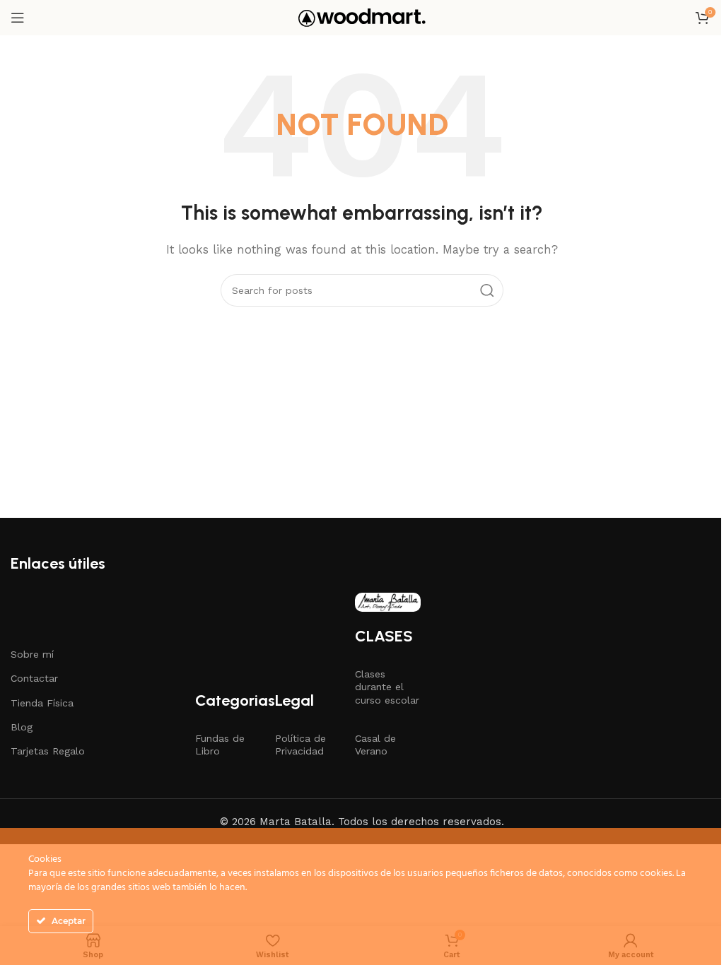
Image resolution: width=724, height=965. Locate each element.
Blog (22, 727)
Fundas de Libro (220, 745)
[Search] (487, 290)
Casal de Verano (375, 745)
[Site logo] (362, 17)
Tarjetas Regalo (48, 751)
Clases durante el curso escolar (387, 686)
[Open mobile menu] (18, 18)
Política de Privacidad (300, 745)
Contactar (34, 678)
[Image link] (388, 601)
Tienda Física (42, 703)
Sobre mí (32, 654)
